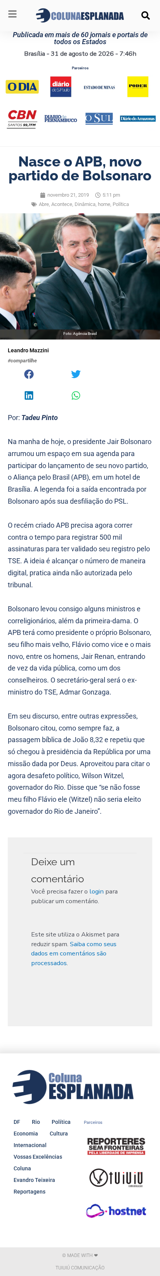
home (104, 204)
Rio (36, 1122)
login (96, 891)
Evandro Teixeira (34, 1180)
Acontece (61, 204)
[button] (145, 15)
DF (17, 1122)
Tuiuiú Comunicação (80, 1268)
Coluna (22, 1168)
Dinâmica (85, 204)
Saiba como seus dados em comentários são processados (74, 953)
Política (121, 204)
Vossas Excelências (38, 1157)
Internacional (30, 1145)
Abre (44, 204)
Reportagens (29, 1192)
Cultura (59, 1133)
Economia (26, 1133)
